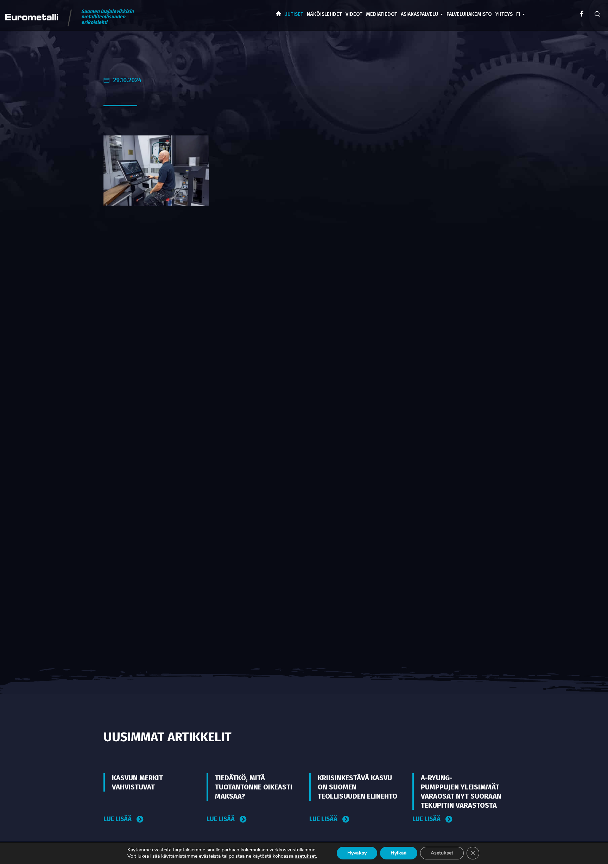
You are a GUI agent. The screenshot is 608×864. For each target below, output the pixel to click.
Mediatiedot (381, 14)
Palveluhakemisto (469, 14)
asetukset (305, 856)
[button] (520, 9)
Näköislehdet (324, 14)
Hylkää (399, 853)
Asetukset (442, 853)
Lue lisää (118, 819)
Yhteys (504, 14)
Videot (354, 14)
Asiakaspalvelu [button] (420, 14)
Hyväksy (357, 853)
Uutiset (293, 14)
